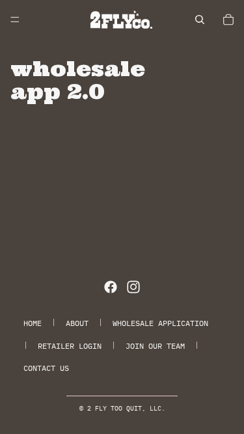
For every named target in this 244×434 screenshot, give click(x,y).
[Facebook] (110, 287)
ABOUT (77, 323)
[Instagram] (133, 287)
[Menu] (15, 19)
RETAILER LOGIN (70, 346)
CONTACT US (46, 368)
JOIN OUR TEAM (155, 346)
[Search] (199, 19)
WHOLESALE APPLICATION (160, 323)
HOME (32, 323)
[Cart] (228, 19)
